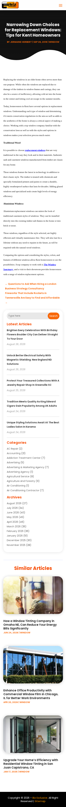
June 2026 (13, 512)
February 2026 (15, 531)
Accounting (13, 453)
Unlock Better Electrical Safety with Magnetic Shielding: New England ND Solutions (29, 360)
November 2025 (16, 545)
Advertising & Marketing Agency (25, 467)
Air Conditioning (16, 485)
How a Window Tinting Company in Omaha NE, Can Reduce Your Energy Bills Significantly (30, 624)
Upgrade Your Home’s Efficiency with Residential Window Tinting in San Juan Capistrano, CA (30, 764)
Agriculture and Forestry (21, 481)
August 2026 (14, 503)
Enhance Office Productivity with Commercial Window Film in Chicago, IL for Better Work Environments (30, 694)
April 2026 (12, 522)
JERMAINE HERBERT (21, 42)
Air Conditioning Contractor (23, 490)
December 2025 (16, 540)
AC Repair (12, 448)
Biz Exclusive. (40, 798)
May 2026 (12, 517)
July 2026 (12, 508)
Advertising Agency (18, 472)
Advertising (13, 462)
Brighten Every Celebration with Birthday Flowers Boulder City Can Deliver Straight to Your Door (32, 334)
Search (53, 316)
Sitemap (40, 801)
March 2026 (14, 526)
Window (54, 42)
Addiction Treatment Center (24, 458)
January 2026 (15, 535)
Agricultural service (18, 476)
